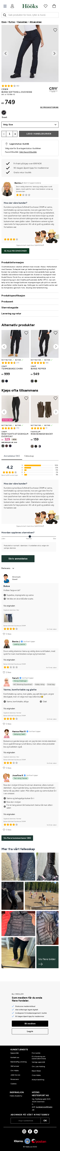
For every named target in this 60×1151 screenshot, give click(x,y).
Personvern (14, 1079)
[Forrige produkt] (4, 346)
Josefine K (17, 775)
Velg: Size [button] (8, 124)
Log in (30, 1031)
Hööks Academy (16, 1096)
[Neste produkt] (56, 346)
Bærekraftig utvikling (18, 1062)
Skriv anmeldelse (18, 558)
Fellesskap (29, 456)
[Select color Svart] (3, 112)
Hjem (4, 22)
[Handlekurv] (54, 6)
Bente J (18, 183)
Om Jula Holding (38, 1066)
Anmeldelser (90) (12, 456)
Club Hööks (36, 1075)
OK (45, 1120)
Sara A (15, 678)
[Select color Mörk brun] (6, 445)
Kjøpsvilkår (14, 1053)
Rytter (12, 22)
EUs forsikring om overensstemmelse (39, 1058)
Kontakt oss (14, 1057)
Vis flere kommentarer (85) (17, 838)
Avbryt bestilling (38, 1080)
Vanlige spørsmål (38, 1062)
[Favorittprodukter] (45, 6)
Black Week (36, 1071)
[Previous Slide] (5, 53)
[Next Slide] (54, 53)
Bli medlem (30, 1023)
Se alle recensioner (15, 251)
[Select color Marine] (6, 381)
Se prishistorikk (49, 107)
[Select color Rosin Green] (35, 381)
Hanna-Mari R (19, 731)
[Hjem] (30, 6)
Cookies (13, 1084)
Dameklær (22, 22)
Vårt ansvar (14, 1066)
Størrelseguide (9, 307)
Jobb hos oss (15, 1075)
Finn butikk (36, 1053)
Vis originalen (9, 606)
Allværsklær (36, 22)
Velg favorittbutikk (28, 152)
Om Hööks (14, 1071)
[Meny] (5, 6)
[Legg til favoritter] (55, 29)
